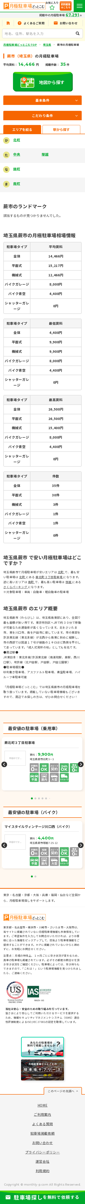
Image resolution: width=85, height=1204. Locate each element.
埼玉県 (47, 44)
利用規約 (43, 1170)
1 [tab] (32, 798)
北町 (16, 139)
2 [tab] (35, 798)
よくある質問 (42, 1123)
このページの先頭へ (61, 1091)
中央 (16, 154)
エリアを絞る (22, 129)
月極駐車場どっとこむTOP (20, 44)
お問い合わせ (42, 1142)
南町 (16, 183)
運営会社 (43, 1161)
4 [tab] (42, 798)
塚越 (45, 154)
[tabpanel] (42, 764)
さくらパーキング (15, 587)
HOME (43, 1105)
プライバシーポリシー (42, 1152)
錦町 (16, 168)
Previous (4, 764)
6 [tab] (49, 798)
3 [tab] (39, 798)
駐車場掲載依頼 (42, 1133)
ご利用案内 (42, 1114)
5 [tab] (46, 798)
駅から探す (61, 129)
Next (80, 764)
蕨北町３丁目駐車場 (49, 577)
